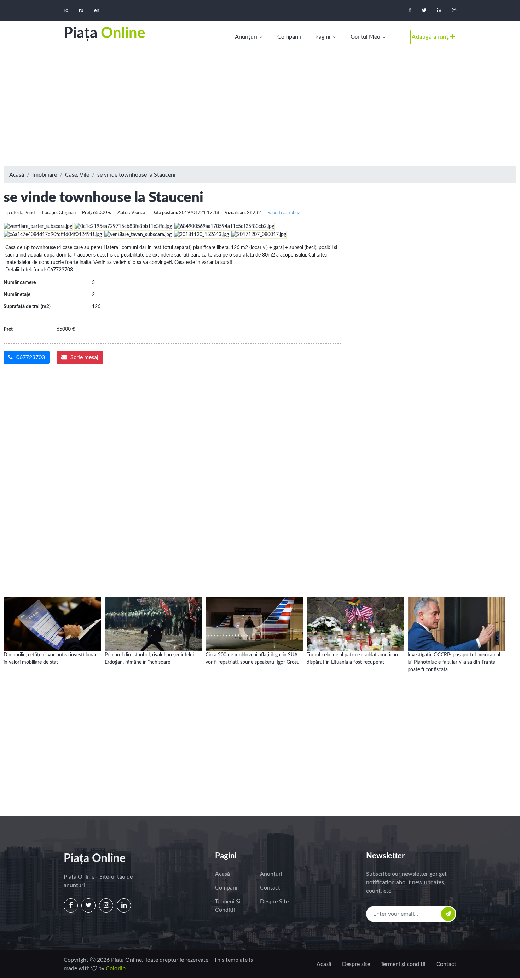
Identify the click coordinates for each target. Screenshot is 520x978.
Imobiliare (44, 175)
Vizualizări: (235, 212)
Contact (270, 888)
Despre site (274, 901)
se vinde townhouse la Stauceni (136, 175)
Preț (8, 329)
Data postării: (164, 212)
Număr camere (20, 282)
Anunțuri (246, 37)
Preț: (87, 212)
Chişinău (67, 212)
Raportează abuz (283, 212)
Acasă (16, 175)
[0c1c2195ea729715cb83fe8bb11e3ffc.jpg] (124, 226)
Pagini (322, 37)
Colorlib (116, 968)
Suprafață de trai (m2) (27, 306)
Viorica (138, 212)
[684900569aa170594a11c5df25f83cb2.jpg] (225, 226)
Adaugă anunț (431, 37)
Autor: (123, 212)
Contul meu (365, 37)
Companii (289, 37)
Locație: (50, 212)
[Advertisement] (260, 109)
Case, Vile (77, 175)
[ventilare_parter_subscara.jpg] (39, 226)
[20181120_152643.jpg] (202, 234)
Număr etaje (17, 294)
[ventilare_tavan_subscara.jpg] (139, 234)
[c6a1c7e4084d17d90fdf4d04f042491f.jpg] (54, 234)
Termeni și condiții (228, 906)
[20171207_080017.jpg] (259, 234)
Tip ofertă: (14, 212)
